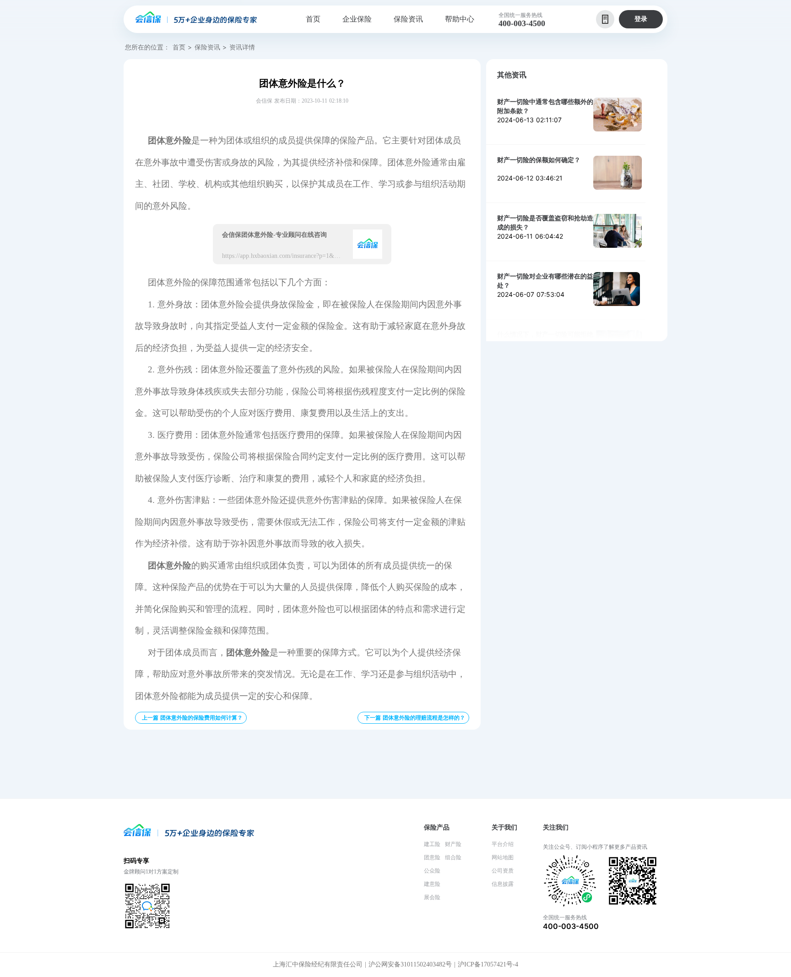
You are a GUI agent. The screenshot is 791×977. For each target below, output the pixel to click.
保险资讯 (207, 47)
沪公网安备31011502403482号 (410, 964)
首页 (179, 47)
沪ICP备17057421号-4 (488, 964)
